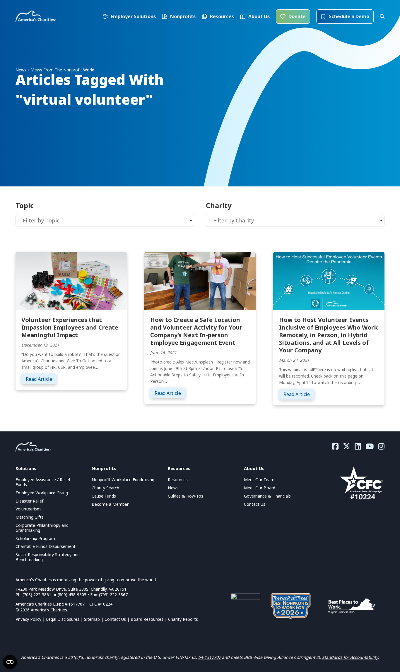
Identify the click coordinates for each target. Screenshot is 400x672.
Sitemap (92, 619)
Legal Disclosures (62, 619)
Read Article (41, 379)
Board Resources (147, 619)
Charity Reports (183, 619)
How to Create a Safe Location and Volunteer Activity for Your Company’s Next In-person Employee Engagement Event (196, 331)
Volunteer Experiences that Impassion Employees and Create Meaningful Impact (69, 327)
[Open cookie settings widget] (10, 662)
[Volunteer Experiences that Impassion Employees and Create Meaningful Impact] (71, 280)
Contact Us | (118, 619)
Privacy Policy (28, 619)
